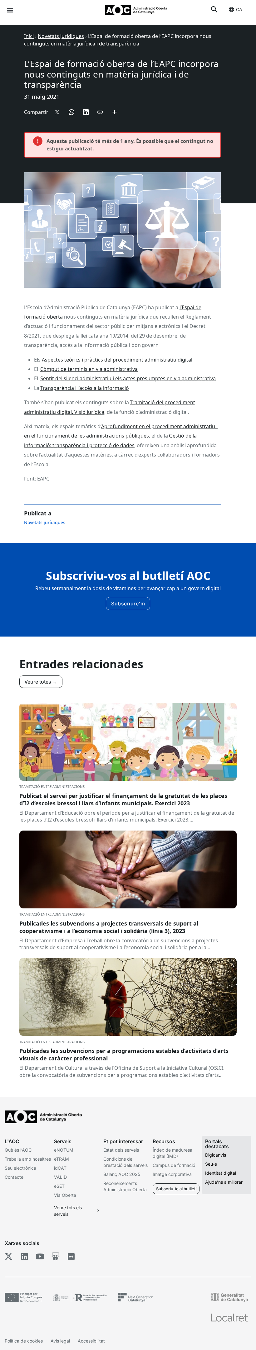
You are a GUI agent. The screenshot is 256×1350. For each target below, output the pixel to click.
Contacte (14, 1177)
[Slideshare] (55, 1256)
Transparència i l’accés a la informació (84, 388)
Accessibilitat (91, 1340)
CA (239, 9)
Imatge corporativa (172, 1174)
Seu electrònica (20, 1168)
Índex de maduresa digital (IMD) (172, 1153)
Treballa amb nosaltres (28, 1159)
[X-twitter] (8, 1256)
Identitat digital (220, 1173)
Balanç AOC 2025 (121, 1174)
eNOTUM (63, 1150)
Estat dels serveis (121, 1150)
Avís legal (60, 1340)
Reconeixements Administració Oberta (125, 1186)
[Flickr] (71, 1256)
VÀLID (60, 1177)
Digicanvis (215, 1155)
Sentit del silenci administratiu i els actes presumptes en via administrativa (128, 378)
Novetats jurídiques (61, 36)
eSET (59, 1186)
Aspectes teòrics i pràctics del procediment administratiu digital (117, 359)
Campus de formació (174, 1165)
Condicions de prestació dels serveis (125, 1162)
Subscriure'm (128, 603)
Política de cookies (24, 1340)
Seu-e (211, 1164)
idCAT (60, 1168)
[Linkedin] (24, 1256)
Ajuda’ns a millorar (224, 1182)
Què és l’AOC (18, 1150)
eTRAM (61, 1159)
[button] (10, 10)
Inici (29, 36)
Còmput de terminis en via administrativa (89, 369)
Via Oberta (65, 1195)
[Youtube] (40, 1256)
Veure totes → (40, 682)
